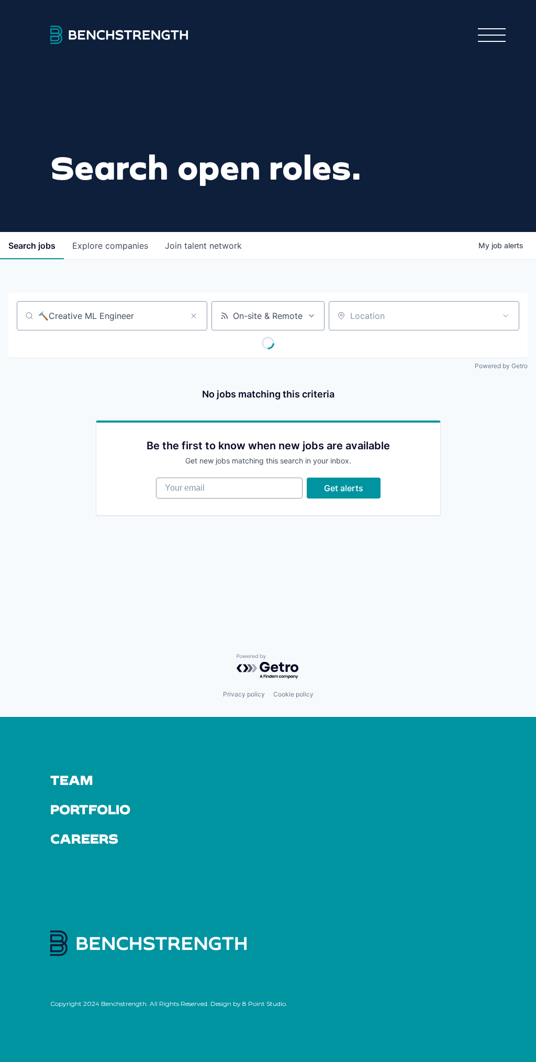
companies (110, 245)
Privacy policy (244, 694)
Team (71, 780)
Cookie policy (293, 694)
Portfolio (90, 809)
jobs (31, 245)
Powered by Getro (501, 366)
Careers (84, 838)
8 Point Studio (264, 1004)
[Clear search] (193, 315)
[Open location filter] (505, 315)
